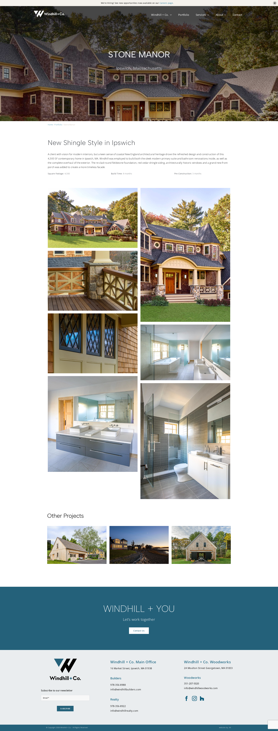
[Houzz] (202, 698)
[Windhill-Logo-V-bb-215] (65, 660)
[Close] (275, 3)
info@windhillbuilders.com (125, 689)
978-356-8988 (118, 684)
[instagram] (194, 698)
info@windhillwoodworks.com (201, 688)
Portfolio (58, 124)
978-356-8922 (118, 706)
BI (230, 727)
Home (50, 124)
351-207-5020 (191, 683)
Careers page (166, 3)
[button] (49, 545)
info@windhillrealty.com (124, 710)
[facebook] (186, 698)
